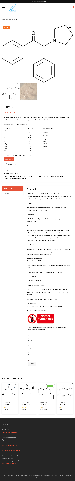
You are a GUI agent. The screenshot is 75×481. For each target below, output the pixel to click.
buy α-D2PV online (36, 176)
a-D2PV (18, 176)
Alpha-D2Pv (25, 176)
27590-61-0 (11, 176)
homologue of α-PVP (57, 176)
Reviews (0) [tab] (7, 193)
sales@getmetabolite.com (38, 1)
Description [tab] (8, 188)
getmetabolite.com (12, 445)
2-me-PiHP (62, 405)
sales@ (4, 445)
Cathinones (9, 19)
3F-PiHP (43, 405)
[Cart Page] (72, 8)
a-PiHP (6, 405)
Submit (32, 363)
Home (3, 19)
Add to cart (9, 159)
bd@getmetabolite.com (9, 463)
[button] (70, 28)
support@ (5, 450)
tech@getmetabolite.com (10, 432)
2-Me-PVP (26, 405)
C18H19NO (46, 176)
